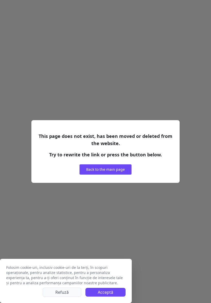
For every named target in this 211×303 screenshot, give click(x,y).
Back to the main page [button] (105, 169)
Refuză (62, 292)
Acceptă (105, 292)
